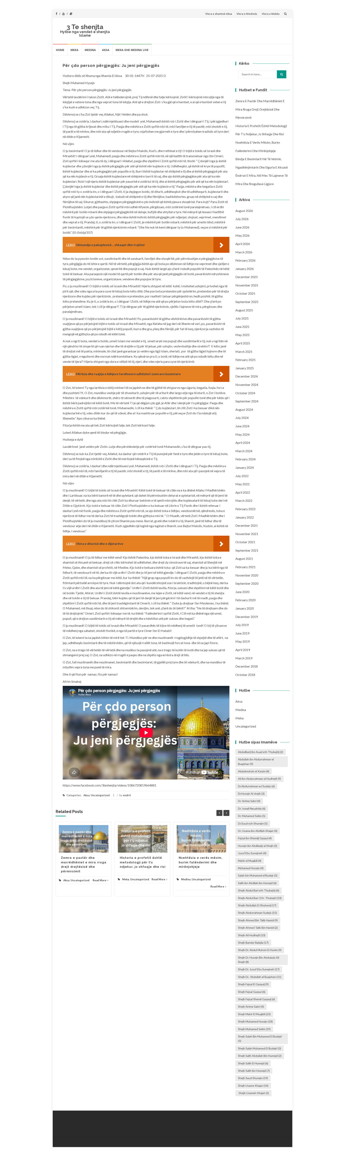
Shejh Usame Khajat (253, 1085)
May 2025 (242, 335)
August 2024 (244, 409)
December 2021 (246, 525)
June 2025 (242, 326)
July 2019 (242, 625)
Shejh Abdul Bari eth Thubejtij (258, 890)
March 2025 (243, 351)
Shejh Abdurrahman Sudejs (257, 912)
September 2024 (246, 401)
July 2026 (242, 219)
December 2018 (246, 666)
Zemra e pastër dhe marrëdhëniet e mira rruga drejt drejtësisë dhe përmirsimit (260, 109)
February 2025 (245, 360)
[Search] (281, 74)
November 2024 (246, 384)
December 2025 (246, 277)
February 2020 (245, 600)
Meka (74, 50)
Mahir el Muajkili (249, 860)
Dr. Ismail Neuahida (251, 808)
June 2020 (242, 592)
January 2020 (244, 608)
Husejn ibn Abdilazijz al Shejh (257, 845)
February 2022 (245, 509)
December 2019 (246, 617)
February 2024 (245, 459)
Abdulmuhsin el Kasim (253, 771)
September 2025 (246, 302)
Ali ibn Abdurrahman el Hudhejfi (259, 778)
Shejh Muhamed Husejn (255, 1021)
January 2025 (244, 368)
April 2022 (242, 492)
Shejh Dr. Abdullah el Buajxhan (259, 977)
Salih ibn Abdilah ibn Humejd (257, 883)
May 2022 (242, 484)
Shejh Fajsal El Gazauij (253, 984)
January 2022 (244, 517)
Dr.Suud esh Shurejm (253, 823)
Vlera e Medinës (247, 14)
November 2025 (246, 285)
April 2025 (242, 343)
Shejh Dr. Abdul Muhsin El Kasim (260, 950)
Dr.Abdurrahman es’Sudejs (256, 786)
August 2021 (244, 558)
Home (60, 50)
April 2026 (242, 244)
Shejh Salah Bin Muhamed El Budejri (260, 1038)
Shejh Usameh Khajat (253, 1093)
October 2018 (245, 675)
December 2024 (246, 376)
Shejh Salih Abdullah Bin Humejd (260, 1055)
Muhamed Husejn (251, 868)
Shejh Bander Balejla (253, 942)
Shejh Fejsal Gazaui (251, 991)
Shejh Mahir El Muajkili (254, 1014)
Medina (90, 50)
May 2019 (242, 641)
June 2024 (242, 426)
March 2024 (243, 451)
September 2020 (246, 583)
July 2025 (242, 318)
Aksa (105, 50)
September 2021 (246, 550)
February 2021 (245, 567)
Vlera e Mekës (271, 14)
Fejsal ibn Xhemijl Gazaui (255, 838)
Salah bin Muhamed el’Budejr (257, 875)
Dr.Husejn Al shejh (251, 793)
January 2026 (244, 269)
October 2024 (245, 393)
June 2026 (242, 227)
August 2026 (244, 211)
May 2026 (242, 235)
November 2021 (246, 534)
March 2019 (243, 658)
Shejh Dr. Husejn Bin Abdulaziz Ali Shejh (258, 960)
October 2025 (245, 293)
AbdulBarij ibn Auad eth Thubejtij (260, 752)
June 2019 (242, 633)
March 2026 (243, 252)
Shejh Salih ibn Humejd (254, 1070)
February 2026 (245, 260)
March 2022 (243, 500)
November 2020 (246, 575)
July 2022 (242, 476)
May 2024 (242, 434)
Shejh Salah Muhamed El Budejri (259, 1048)
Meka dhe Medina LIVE (132, 50)
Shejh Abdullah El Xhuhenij (257, 905)
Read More (99, 880)
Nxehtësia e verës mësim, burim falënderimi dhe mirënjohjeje (200, 862)
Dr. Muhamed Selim (251, 816)
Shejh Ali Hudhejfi (251, 935)
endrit (127, 795)
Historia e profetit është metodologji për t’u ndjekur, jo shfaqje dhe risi (143, 862)
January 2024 (244, 467)
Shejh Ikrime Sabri (251, 1006)
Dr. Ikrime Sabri (249, 801)
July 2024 (242, 418)
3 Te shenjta (84, 26)
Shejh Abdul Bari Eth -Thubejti (260, 898)
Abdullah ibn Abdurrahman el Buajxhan (256, 761)
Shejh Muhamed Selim (254, 1029)
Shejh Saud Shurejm (253, 1078)
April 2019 (242, 650)
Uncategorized (100, 795)
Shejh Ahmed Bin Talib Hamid (258, 920)
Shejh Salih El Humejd (253, 1063)
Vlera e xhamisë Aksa (218, 14)
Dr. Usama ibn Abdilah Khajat (257, 830)
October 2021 (245, 542)
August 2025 (244, 310)
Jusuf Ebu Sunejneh (252, 853)
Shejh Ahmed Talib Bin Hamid (258, 927)
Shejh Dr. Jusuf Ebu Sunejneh (259, 969)
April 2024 (242, 442)
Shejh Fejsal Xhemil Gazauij (256, 999)
